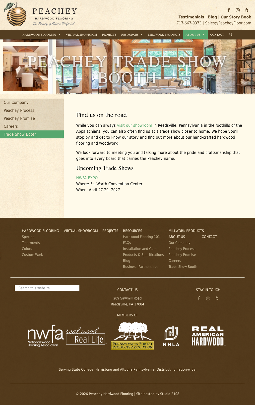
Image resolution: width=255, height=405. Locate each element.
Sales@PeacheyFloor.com (228, 23)
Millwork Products (164, 34)
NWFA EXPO (87, 177)
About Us (177, 237)
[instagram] (238, 10)
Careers (11, 126)
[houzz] (247, 10)
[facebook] (229, 10)
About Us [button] (193, 34)
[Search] (230, 34)
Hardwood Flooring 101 (141, 237)
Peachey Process (19, 110)
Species (28, 237)
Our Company (16, 102)
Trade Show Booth (20, 134)
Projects (109, 34)
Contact (217, 34)
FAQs (127, 243)
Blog (126, 261)
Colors (27, 249)
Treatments (31, 243)
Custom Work (32, 255)
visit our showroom (134, 125)
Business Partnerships (140, 267)
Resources (132, 231)
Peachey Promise (19, 118)
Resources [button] (130, 34)
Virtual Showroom (81, 34)
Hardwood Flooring (40, 231)
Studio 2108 (169, 394)
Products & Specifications (143, 255)
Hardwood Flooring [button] (39, 34)
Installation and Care (140, 249)
